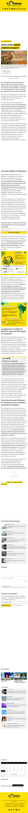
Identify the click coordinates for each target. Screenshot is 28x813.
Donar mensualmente (17, 605)
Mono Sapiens (10, 703)
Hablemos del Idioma (12, 723)
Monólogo (10, 544)
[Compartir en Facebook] (12, 78)
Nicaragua (4, 484)
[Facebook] (5, 9)
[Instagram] (9, 9)
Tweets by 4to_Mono (6, 786)
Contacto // (22, 806)
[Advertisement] (14, 26)
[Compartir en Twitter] (10, 78)
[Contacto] (14, 9)
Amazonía (9, 482)
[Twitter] (7, 9)
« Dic (2, 775)
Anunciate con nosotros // (11, 806)
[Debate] (17, 78)
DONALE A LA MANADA (22, 8)
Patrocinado (10, 524)
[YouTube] (12, 9)
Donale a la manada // (18, 805)
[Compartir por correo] (15, 78)
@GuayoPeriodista (6, 72)
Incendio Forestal (17, 482)
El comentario (6, 41)
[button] (16, 9)
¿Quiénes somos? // (10, 803)
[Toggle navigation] (3, 9)
